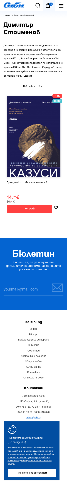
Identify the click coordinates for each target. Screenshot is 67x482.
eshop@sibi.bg (33, 417)
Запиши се (55, 287)
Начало (7, 15)
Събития (33, 345)
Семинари (34, 350)
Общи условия (33, 361)
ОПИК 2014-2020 (33, 377)
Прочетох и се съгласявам (32, 472)
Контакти (33, 372)
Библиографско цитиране (33, 339)
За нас (33, 329)
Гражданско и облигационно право (27, 182)
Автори (33, 334)
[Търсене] (38, 5)
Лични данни (33, 367)
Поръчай (29, 208)
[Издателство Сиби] (14, 5)
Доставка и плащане (33, 356)
